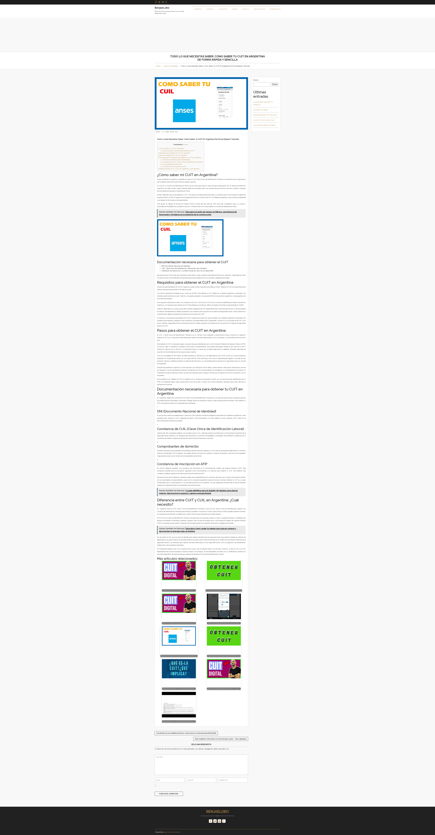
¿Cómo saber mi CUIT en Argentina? (171, 148)
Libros (235, 9)
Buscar (255, 80)
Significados (259, 9)
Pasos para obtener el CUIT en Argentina (172, 155)
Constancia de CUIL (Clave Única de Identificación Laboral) (182, 162)
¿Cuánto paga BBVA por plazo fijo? (265, 115)
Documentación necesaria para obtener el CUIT (178, 151)
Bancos (245, 9)
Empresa (198, 9)
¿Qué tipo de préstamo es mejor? (264, 125)
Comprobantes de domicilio (171, 164)
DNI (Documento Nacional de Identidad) (175, 160)
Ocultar (185, 144)
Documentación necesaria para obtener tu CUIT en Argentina (179, 157)
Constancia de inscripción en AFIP (173, 166)
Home (158, 66)
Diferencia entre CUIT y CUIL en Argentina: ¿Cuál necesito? (178, 169)
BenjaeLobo (217, 812)
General (210, 9)
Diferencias (275, 9)
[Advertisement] (217, 35)
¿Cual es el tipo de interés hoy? (264, 120)
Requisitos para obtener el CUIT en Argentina (174, 153)
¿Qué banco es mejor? (260, 110)
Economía (223, 9)
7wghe (163, 132)
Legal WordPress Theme (172, 832)
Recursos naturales (171, 66)
